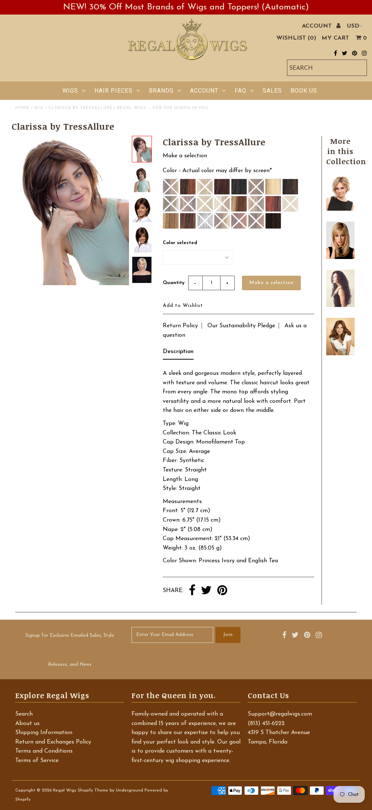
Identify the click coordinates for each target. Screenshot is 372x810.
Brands (161, 90)
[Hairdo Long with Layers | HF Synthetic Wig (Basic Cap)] (340, 257)
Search (24, 714)
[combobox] (327, 68)
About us (27, 723)
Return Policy (180, 326)
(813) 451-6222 (266, 723)
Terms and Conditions (44, 751)
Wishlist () (296, 38)
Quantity (174, 282)
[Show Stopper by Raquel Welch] (340, 354)
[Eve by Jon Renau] (340, 209)
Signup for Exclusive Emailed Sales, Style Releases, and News (69, 650)
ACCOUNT (317, 26)
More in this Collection (346, 151)
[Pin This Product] (222, 591)
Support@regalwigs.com (280, 714)
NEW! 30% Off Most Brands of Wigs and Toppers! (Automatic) (186, 7)
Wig (39, 108)
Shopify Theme (93, 790)
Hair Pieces (113, 90)
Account (204, 90)
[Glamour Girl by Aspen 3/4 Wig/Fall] (340, 305)
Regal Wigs (64, 790)
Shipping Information (43, 733)
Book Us (304, 90)
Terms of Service (36, 761)
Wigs (70, 90)
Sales (272, 90)
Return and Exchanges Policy (53, 742)
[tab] (178, 353)
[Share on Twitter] (206, 591)
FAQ (240, 90)
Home (22, 108)
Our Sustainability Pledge (241, 326)
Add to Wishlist (183, 305)
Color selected (180, 242)
